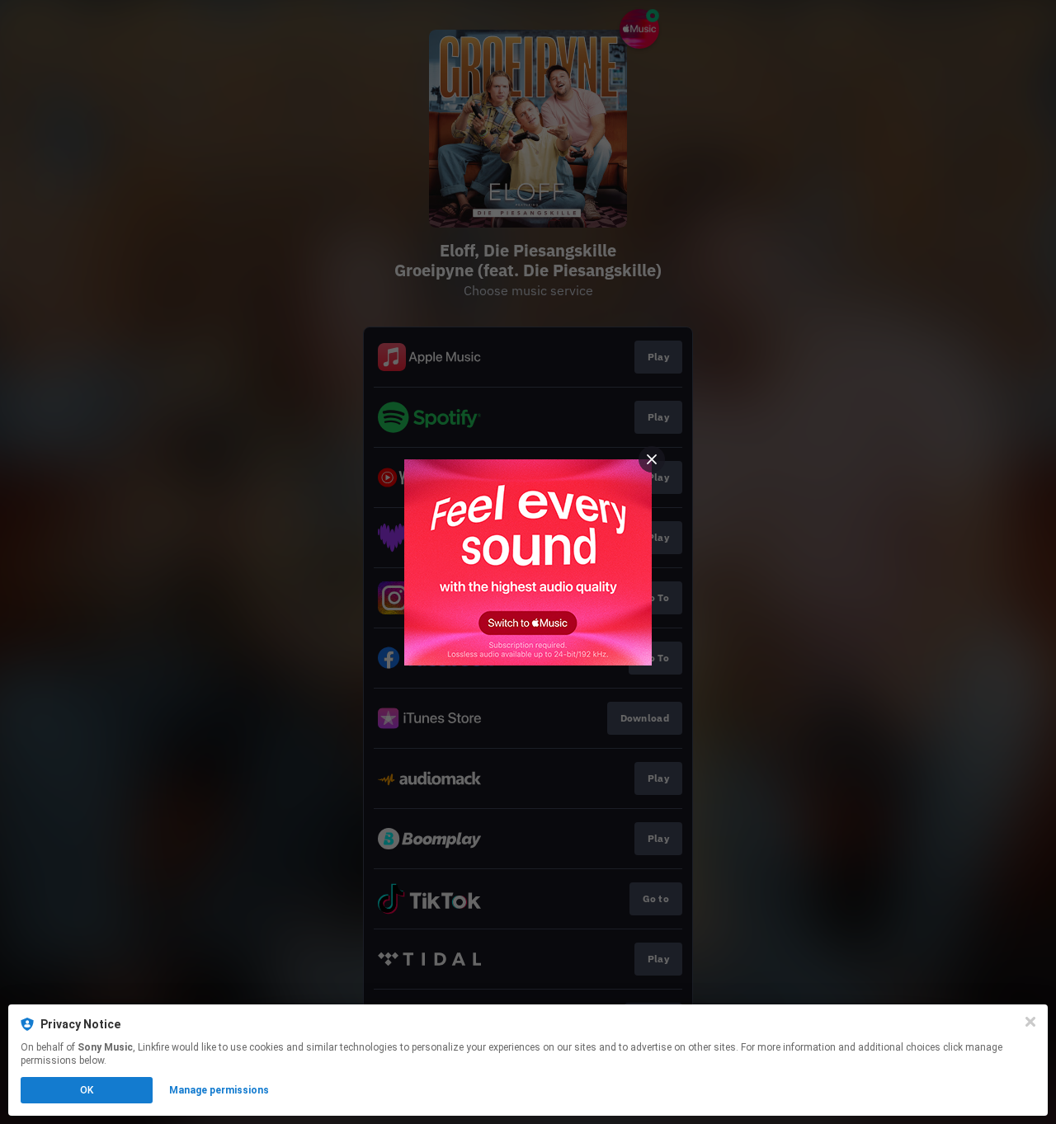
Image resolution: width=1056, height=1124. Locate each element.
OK (86, 1090)
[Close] (1030, 1022)
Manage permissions (219, 1090)
